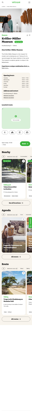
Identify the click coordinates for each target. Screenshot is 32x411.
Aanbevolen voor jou (11, 156)
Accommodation (23, 156)
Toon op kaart (16, 120)
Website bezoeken (9, 95)
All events (14, 257)
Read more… (5, 68)
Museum (4, 35)
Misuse (21, 268)
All (3, 156)
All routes (14, 319)
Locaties (3, 6)
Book (24, 144)
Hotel (30, 185)
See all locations (15, 203)
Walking (28, 268)
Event (21, 214)
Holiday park (7, 185)
